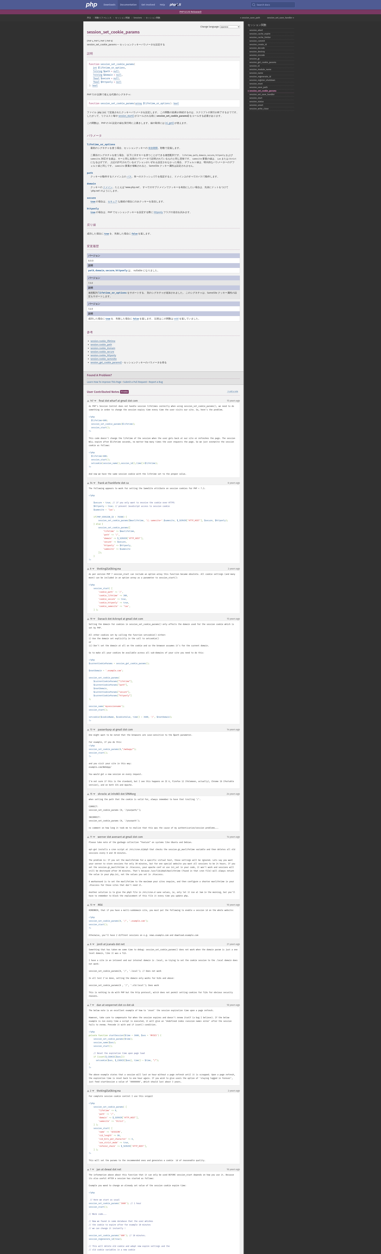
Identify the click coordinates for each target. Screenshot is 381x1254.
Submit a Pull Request (135, 382)
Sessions (137, 17)
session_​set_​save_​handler (262, 94)
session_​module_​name (260, 69)
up (88, 401)
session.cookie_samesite (103, 359)
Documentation (128, 4)
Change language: (209, 26)
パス (129, 176)
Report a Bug (156, 382)
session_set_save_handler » (280, 17)
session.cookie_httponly (103, 355)
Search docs (263, 4)
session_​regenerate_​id (260, 76)
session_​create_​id (258, 44)
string (98, 71)
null (116, 71)
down (95, 401)
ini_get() (169, 123)
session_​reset (256, 83)
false (135, 233)
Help (162, 4)
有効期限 (153, 148)
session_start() (126, 115)
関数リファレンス (103, 17)
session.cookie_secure (102, 351)
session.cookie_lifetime (102, 341)
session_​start (255, 98)
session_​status (256, 101)
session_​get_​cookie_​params (262, 62)
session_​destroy (257, 51)
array (138, 103)
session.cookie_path (101, 344)
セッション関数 (153, 17)
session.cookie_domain (102, 348)
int (95, 67)
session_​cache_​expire (259, 34)
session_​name (256, 73)
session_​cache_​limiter (260, 37)
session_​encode (257, 55)
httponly (158, 212)
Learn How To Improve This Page (104, 382)
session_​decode (257, 48)
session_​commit (257, 41)
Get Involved (148, 4)
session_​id (254, 66)
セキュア (112, 201)
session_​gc (254, 59)
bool (97, 78)
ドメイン (108, 187)
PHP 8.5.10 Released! (190, 11)
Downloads (109, 4)
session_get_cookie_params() (106, 362)
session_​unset (256, 105)
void (176, 318)
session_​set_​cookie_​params (262, 91)
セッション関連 (122, 17)
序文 (89, 17)
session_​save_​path (258, 87)
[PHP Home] (92, 5)
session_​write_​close (259, 108)
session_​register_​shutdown (262, 80)
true (92, 201)
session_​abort (256, 30)
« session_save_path (250, 17)
